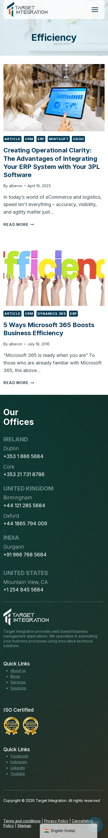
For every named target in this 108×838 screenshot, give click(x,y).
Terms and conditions (22, 821)
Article (12, 139)
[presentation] (53, 97)
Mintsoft (59, 139)
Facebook (19, 756)
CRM (29, 139)
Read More (18, 224)
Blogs (15, 676)
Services (18, 682)
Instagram (18, 762)
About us (18, 670)
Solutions (18, 688)
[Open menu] (95, 9)
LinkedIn (17, 768)
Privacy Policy (56, 821)
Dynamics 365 (51, 314)
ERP (40, 139)
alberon (15, 186)
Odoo (78, 139)
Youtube (17, 773)
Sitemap (24, 825)
